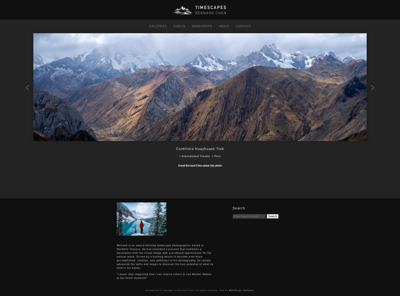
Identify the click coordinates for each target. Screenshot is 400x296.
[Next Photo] (200, 139)
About (224, 26)
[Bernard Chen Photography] (200, 14)
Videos (179, 26)
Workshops (202, 26)
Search (272, 216)
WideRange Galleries (241, 290)
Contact (243, 26)
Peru (217, 156)
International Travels (196, 156)
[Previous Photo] (27, 107)
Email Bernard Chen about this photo (200, 165)
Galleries (158, 26)
